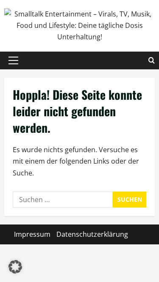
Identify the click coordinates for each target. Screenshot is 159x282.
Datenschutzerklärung (92, 234)
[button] (13, 60)
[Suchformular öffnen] (151, 60)
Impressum (32, 234)
